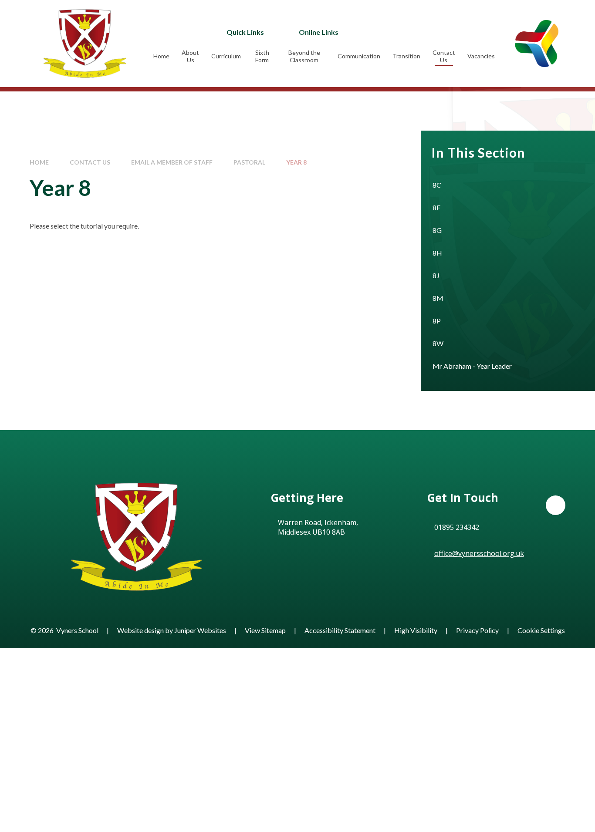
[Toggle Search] (429, 31)
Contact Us (90, 162)
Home (39, 162)
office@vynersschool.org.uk (479, 553)
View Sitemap (265, 630)
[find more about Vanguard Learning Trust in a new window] (536, 43)
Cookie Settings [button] (541, 630)
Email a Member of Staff (172, 162)
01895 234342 (456, 527)
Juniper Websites (200, 630)
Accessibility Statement (339, 630)
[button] (555, 505)
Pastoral (249, 162)
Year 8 (296, 162)
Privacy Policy (477, 630)
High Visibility (415, 630)
